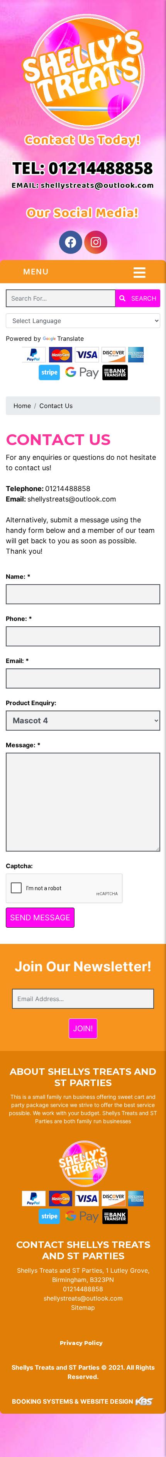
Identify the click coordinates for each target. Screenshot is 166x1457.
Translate (70, 338)
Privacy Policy (81, 1343)
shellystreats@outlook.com (71, 499)
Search (142, 298)
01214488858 (67, 489)
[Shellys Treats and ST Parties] (83, 72)
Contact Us (56, 406)
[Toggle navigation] (140, 273)
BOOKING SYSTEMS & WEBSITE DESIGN (72, 1401)
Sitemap (83, 1307)
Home (22, 406)
